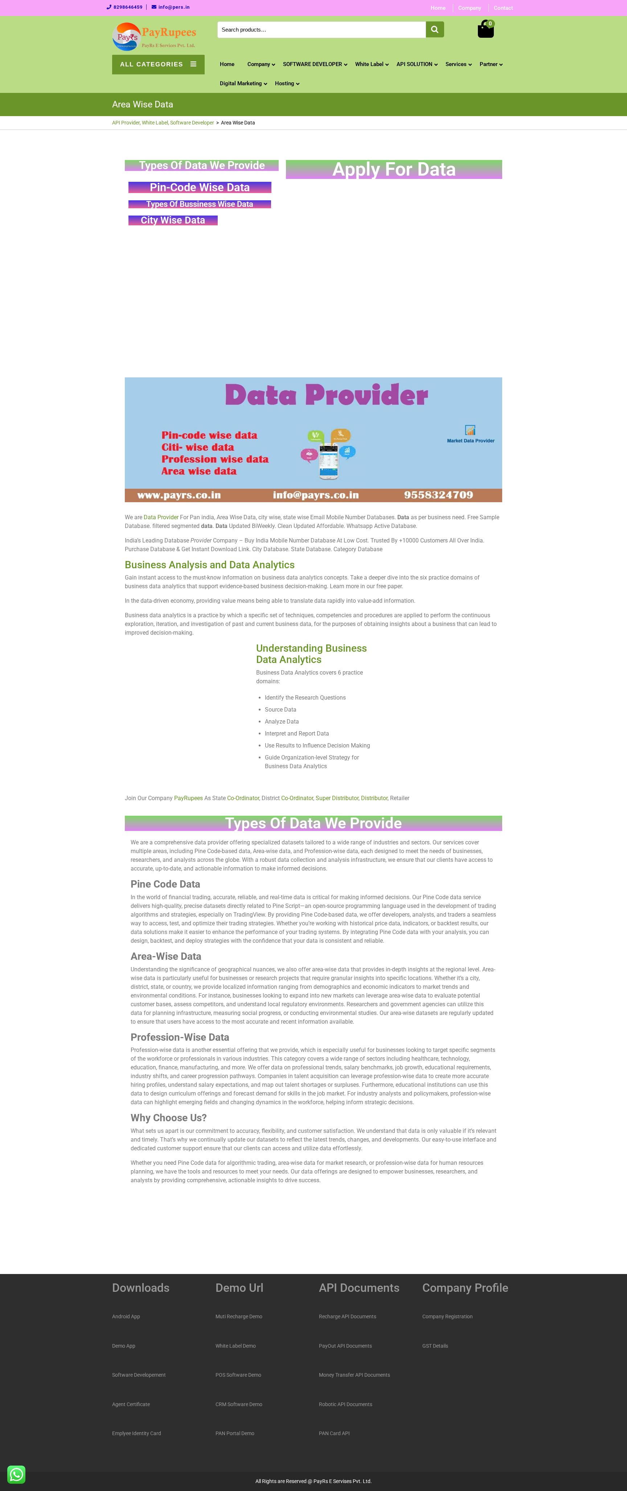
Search (435, 29)
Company (469, 8)
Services (456, 64)
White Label (369, 64)
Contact (503, 8)
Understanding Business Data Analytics (311, 653)
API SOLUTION (415, 64)
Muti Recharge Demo (239, 1316)
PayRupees (188, 798)
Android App (126, 1316)
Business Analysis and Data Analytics (210, 565)
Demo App (123, 1346)
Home (438, 8)
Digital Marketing (241, 83)
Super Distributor (337, 798)
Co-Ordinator (243, 798)
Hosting (284, 83)
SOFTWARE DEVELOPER (312, 64)
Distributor (374, 798)
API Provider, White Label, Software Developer (163, 123)
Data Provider (161, 517)
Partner (488, 64)
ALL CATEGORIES (151, 64)
